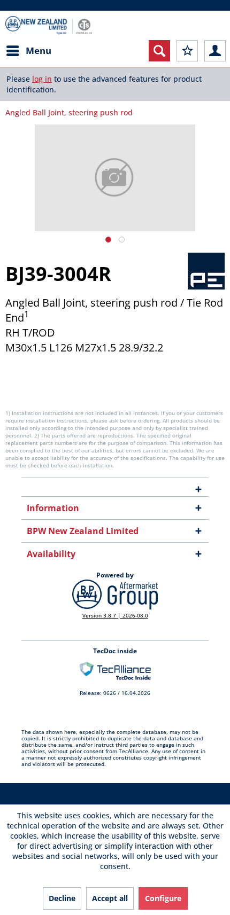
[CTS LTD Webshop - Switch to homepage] (48, 25)
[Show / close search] (159, 50)
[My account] (215, 50)
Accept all (110, 898)
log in (42, 79)
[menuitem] (28, 50)
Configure (163, 898)
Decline (62, 898)
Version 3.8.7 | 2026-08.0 (115, 615)
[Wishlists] (187, 50)
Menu (38, 50)
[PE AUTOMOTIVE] (206, 271)
